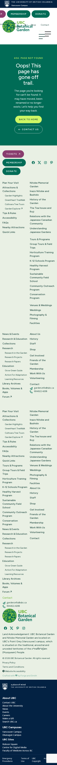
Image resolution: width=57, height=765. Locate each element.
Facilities (35, 323)
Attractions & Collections (10, 189)
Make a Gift (8, 718)
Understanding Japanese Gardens (40, 230)
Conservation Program (37, 296)
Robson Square (9, 744)
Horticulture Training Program (42, 254)
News (5, 708)
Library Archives (11, 383)
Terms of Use (25, 759)
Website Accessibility (15, 671)
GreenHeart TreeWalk (15, 200)
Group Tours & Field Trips (41, 246)
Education (8, 366)
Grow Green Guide (13, 370)
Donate (40, 14)
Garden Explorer (13, 208)
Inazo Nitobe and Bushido (39, 193)
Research (7, 348)
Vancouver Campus (12, 731)
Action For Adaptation (16, 375)
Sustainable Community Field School (39, 277)
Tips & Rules (9, 213)
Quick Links (8, 232)
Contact (45, 25)
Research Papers (13, 361)
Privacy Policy (8, 662)
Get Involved (17, 25)
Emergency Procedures (7, 759)
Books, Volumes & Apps (12, 390)
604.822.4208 (40, 391)
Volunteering (37, 378)
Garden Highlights (13, 195)
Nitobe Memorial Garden (39, 184)
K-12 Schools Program (42, 260)
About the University (12, 705)
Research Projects (13, 357)
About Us (35, 334)
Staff (33, 343)
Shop (33, 25)
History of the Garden (38, 201)
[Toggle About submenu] (7, 25)
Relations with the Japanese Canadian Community (41, 220)
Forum (6, 396)
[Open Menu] (42, 36)
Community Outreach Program (42, 288)
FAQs (5, 222)
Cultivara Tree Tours (14, 204)
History (34, 338)
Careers (6, 715)
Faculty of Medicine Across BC (17, 750)
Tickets (11, 154)
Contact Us (30, 129)
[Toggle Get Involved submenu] (25, 25)
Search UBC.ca (9, 721)
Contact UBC (9, 702)
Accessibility (9, 217)
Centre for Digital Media (14, 747)
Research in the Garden (16, 353)
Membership (19, 14)
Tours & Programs (40, 239)
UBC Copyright (36, 759)
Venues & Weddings (41, 305)
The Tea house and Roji (40, 210)
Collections (9, 343)
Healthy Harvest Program (39, 267)
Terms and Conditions (13, 667)
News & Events (10, 334)
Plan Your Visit (10, 182)
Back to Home (28, 119)
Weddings (35, 310)
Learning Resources (14, 379)
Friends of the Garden (38, 362)
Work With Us (37, 373)
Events (5, 712)
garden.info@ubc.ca (44, 387)
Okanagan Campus (11, 734)
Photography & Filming (38, 316)
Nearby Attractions (13, 227)
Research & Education (14, 338)
